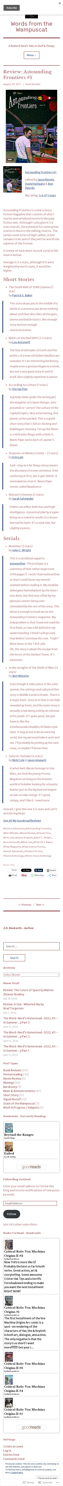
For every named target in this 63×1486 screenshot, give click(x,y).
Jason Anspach (37, 760)
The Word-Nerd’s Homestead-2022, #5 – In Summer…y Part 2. (30, 1034)
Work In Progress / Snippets (21, 1107)
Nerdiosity (10, 1087)
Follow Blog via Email (17, 1179)
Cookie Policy (16, 1472)
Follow (11, 1214)
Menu (30, 55)
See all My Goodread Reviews (22, 821)
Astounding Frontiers (39, 828)
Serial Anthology (14, 855)
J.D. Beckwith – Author (18, 928)
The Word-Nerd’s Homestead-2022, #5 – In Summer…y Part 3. (30, 1020)
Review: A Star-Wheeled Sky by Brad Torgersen (23, 1006)
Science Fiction (34, 851)
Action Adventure (15, 828)
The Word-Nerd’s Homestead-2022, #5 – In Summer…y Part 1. (30, 1048)
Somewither (17, 563)
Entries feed (11, 1455)
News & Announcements (19, 1091)
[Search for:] (31, 946)
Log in (7, 1451)
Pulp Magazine (13, 846)
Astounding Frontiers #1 (41, 172)
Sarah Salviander (23, 499)
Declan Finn (19, 389)
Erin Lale (17, 457)
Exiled (9, 1153)
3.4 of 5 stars (47, 195)
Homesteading (13, 1074)
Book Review (28, 833)
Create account (13, 1446)
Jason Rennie (46, 179)
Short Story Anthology (39, 855)
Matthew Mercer (12, 1259)
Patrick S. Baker (22, 295)
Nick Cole (18, 760)
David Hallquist (35, 184)
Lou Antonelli (21, 342)
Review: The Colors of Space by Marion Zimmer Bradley (28, 992)
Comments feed (13, 1459)
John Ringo (10, 1138)
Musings (8, 1082)
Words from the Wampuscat (31, 26)
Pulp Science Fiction (34, 846)
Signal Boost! (12, 1099)
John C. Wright (21, 550)
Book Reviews (32, 84)
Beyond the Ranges (18, 1135)
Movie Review (12, 1078)
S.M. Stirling (11, 1157)
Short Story (10, 1095)
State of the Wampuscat (19, 1103)
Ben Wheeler (20, 676)
